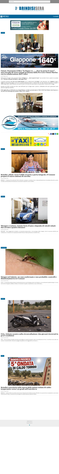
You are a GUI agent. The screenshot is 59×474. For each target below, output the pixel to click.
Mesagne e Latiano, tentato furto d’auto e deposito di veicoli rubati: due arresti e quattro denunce (28, 227)
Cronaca (3, 196)
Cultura (3, 32)
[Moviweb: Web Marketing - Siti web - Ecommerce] (29, 426)
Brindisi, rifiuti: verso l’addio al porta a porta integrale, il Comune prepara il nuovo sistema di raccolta (28, 175)
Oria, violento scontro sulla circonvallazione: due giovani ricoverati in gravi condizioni (29, 335)
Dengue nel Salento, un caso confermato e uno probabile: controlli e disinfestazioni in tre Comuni (29, 278)
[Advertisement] (29, 189)
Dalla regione (4, 247)
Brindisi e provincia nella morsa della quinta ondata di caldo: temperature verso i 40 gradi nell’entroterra (26, 388)
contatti (55, 16)
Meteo (2, 355)
